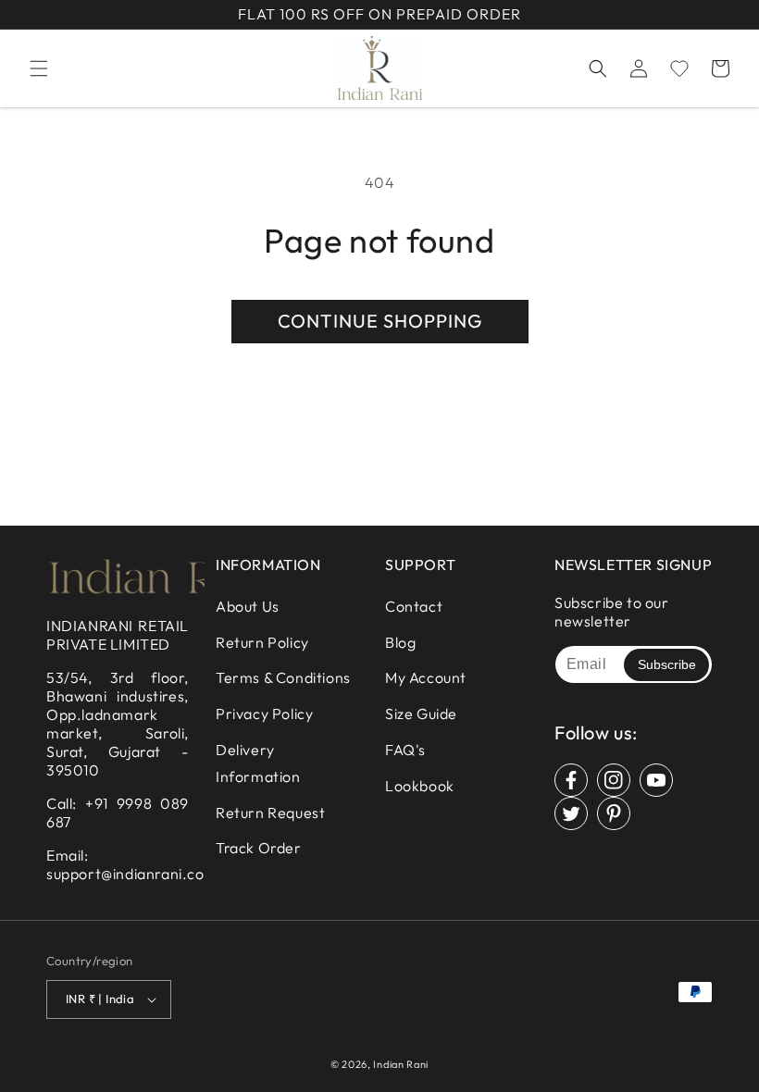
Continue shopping (380, 320)
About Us (248, 606)
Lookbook (419, 785)
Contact (413, 606)
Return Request (270, 812)
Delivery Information (258, 763)
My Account (426, 677)
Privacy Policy (264, 713)
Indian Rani (401, 1064)
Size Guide (421, 713)
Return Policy (262, 642)
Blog (400, 642)
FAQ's (405, 749)
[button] (39, 68)
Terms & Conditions (283, 677)
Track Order (259, 847)
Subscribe (667, 664)
